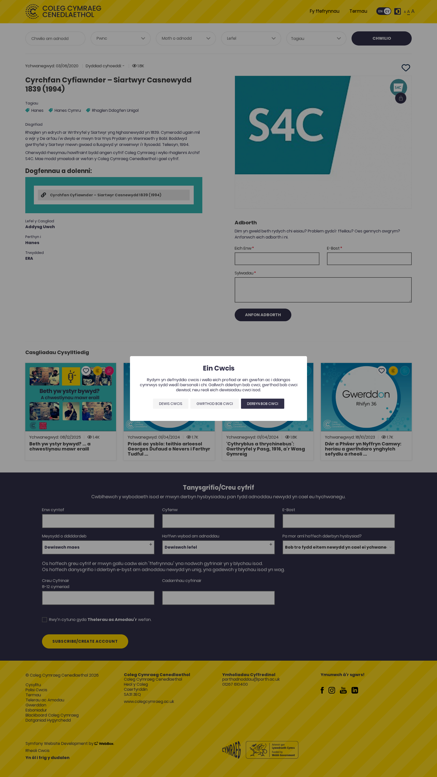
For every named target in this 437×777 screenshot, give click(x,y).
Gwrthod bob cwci (214, 403)
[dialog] (218, 388)
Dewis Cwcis (170, 403)
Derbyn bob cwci (262, 403)
